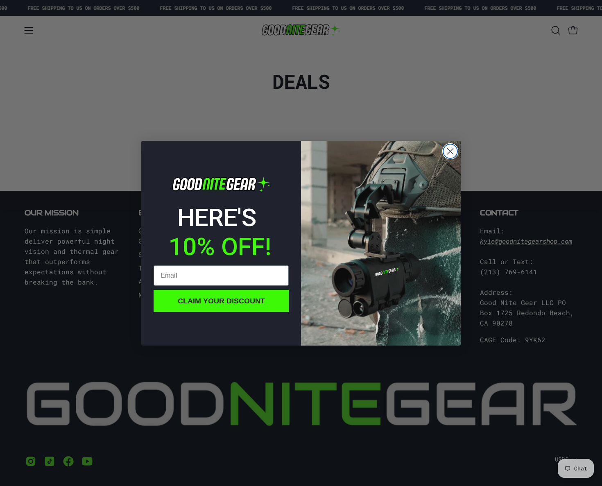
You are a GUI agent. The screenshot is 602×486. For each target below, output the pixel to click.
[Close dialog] (450, 151)
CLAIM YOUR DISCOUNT (221, 301)
